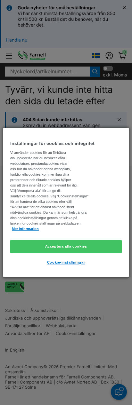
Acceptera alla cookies (66, 246)
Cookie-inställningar (66, 263)
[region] (65, 202)
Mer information (25, 229)
